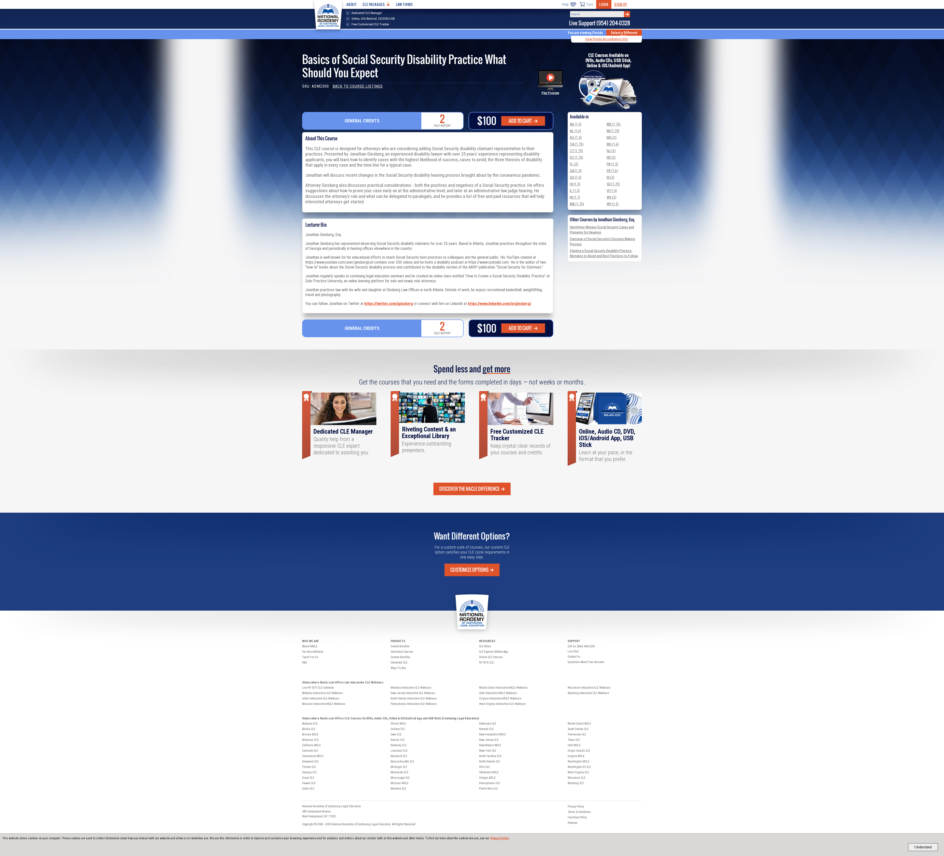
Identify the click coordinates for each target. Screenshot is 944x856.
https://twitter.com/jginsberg (388, 303)
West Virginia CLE (578, 772)
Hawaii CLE (309, 783)
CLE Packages (374, 4)
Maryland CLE (399, 756)
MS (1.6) (613, 144)
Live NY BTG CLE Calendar (318, 687)
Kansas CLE (398, 740)
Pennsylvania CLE (489, 783)
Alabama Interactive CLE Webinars (322, 693)
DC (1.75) (576, 157)
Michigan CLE (399, 767)
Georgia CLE (309, 772)
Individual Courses (402, 651)
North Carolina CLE (490, 756)
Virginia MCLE (576, 756)
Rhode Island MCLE (579, 723)
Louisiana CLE (399, 750)
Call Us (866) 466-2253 (581, 646)
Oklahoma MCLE (489, 772)
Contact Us (574, 656)
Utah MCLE (574, 745)
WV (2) (611, 197)
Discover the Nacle (469, 488)
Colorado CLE (310, 750)
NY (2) (611, 157)
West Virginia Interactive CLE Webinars (502, 704)
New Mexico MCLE (490, 745)
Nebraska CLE (487, 723)
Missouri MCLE (400, 783)
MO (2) (612, 137)
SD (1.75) (613, 184)
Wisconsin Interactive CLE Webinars (589, 687)
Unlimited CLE (399, 662)
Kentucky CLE (399, 745)
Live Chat (573, 651)
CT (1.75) (576, 151)
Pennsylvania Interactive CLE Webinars (414, 704)
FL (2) (574, 164)
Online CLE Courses (491, 657)
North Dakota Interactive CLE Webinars (414, 698)
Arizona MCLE (310, 734)
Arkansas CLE (310, 740)
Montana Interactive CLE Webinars (411, 687)
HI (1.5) (575, 184)
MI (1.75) (613, 131)
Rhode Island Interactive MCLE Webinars (503, 687)
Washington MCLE (578, 761)
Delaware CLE (310, 761)
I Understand (923, 847)
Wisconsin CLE (576, 777)
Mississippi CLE (400, 777)
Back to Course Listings (358, 86)
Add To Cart (520, 120)
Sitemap (572, 822)
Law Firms (404, 4)
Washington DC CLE (579, 767)
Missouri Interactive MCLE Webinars (323, 704)
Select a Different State (624, 34)
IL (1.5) (575, 191)
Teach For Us (310, 657)
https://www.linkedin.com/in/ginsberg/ (499, 303)
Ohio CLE (484, 767)
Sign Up (620, 4)
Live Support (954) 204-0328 (599, 23)
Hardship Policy (577, 817)
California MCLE (311, 745)
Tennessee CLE (577, 734)
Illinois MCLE (398, 723)
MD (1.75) (613, 124)
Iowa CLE (396, 734)
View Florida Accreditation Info (606, 39)
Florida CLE (309, 767)
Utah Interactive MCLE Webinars (498, 693)
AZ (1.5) (576, 137)
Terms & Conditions (579, 812)
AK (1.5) (575, 124)
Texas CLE (574, 740)
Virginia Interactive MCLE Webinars (500, 698)
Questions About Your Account (586, 662)
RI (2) (610, 177)
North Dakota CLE (489, 761)
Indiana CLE (398, 729)
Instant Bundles (400, 646)
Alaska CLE (308, 729)
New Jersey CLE (489, 740)
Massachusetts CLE (402, 761)
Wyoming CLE (576, 783)
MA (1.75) (577, 204)
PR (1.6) (612, 171)
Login (603, 4)
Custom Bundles (400, 657)
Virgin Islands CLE (579, 750)
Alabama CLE (310, 723)
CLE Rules (485, 646)
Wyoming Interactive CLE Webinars (588, 693)
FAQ (304, 662)
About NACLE (309, 646)
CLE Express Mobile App (493, 651)
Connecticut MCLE (313, 756)
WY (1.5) (613, 204)
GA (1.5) (576, 171)
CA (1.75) (576, 144)
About (351, 4)
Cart (590, 4)
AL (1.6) (575, 131)
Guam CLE (308, 777)
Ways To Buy (398, 668)
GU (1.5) (575, 177)
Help (565, 4)
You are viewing (585, 33)
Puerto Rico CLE (488, 788)
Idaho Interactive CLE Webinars (320, 698)
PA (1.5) (612, 164)
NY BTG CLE (486, 662)
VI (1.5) (612, 191)
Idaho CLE (308, 788)
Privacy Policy (499, 838)
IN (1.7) (575, 197)
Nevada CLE (486, 729)
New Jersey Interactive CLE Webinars (413, 693)
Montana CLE (398, 788)
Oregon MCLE (487, 777)
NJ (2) (611, 151)
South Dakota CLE (578, 729)
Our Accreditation (312, 651)
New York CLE (487, 750)
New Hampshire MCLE (492, 734)
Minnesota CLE (399, 772)
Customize (469, 569)
